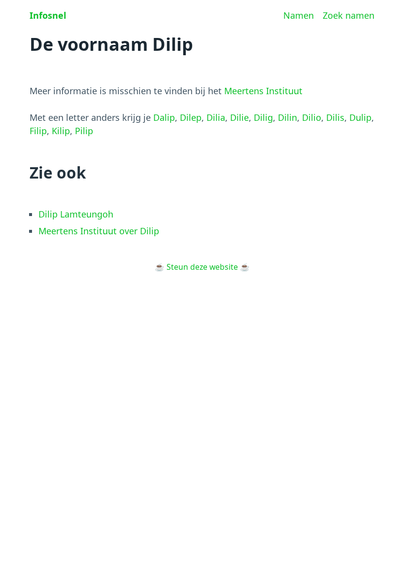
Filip (38, 131)
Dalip (164, 117)
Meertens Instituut (263, 91)
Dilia (215, 117)
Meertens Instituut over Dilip (98, 231)
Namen (298, 15)
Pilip (84, 131)
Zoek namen (348, 15)
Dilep (191, 117)
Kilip (61, 131)
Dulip (360, 117)
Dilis (335, 117)
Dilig (263, 117)
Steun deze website (202, 266)
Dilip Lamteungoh (75, 214)
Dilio (311, 117)
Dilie (239, 117)
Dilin (287, 117)
